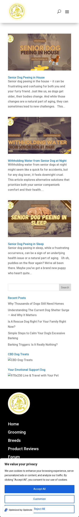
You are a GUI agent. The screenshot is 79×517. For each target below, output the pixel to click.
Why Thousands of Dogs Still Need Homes (36, 304)
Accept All (39, 489)
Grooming (17, 432)
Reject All (39, 509)
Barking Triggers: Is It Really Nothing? (33, 345)
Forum (14, 457)
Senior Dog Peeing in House (26, 77)
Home (13, 424)
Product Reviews (23, 449)
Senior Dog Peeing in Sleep (26, 244)
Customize (39, 499)
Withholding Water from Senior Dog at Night (37, 161)
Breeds (14, 441)
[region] (39, 487)
